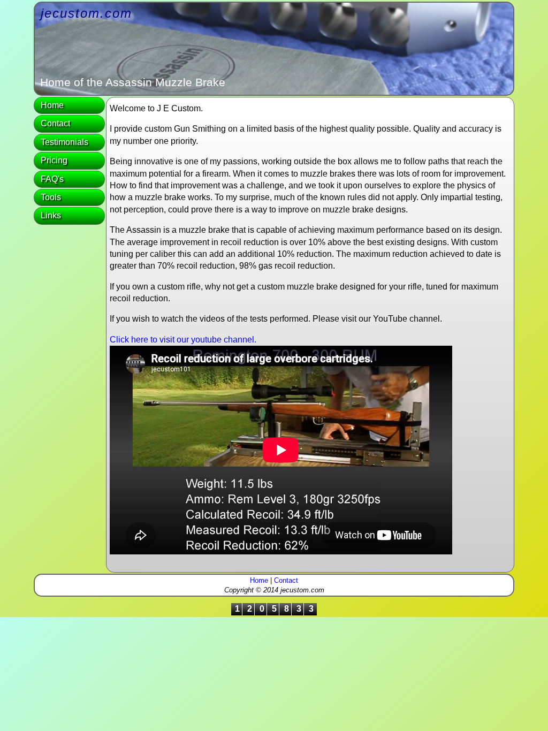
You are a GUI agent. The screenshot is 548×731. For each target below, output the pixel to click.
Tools (51, 197)
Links (51, 215)
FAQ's (52, 179)
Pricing (54, 160)
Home (52, 105)
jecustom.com (86, 13)
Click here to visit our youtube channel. (183, 339)
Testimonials (64, 142)
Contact (55, 123)
